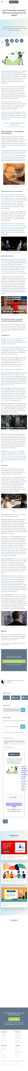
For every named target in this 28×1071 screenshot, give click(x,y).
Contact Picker (18, 1034)
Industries (3, 1038)
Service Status (4, 1058)
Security (3, 1054)
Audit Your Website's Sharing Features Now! (14, 126)
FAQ (2, 1052)
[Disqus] (14, 945)
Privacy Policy (12, 1064)
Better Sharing (18, 1038)
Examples (3, 1040)
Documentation (4, 1050)
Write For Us (17, 1056)
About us (17, 1048)
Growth (14, 6)
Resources (4, 1045)
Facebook (16, 697)
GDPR (18, 1064)
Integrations (17, 1040)
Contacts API (17, 1036)
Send (5, 821)
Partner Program (18, 1052)
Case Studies (4, 1034)
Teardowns (3, 1036)
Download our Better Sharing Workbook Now (15, 661)
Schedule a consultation (9, 1024)
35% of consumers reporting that (14, 338)
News (16, 1050)
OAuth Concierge (18, 1042)
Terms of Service (4, 1064)
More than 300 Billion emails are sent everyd (13, 186)
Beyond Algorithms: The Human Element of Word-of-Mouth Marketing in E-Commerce (13, 881)
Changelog (3, 1056)
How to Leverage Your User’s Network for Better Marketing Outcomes (13, 857)
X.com (7, 697)
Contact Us (17, 1054)
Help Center (3, 1048)
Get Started (14, 1019)
